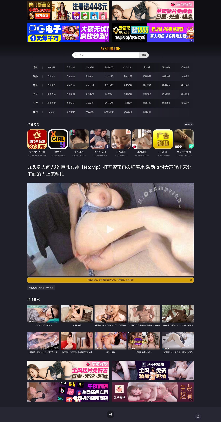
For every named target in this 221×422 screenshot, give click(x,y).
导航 (35, 112)
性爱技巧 (185, 103)
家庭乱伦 (71, 103)
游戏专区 (109, 67)
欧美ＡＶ (90, 76)
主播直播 (166, 76)
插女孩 (51, 112)
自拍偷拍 (71, 76)
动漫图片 (109, 94)
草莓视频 (90, 112)
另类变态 (185, 85)
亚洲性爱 (51, 85)
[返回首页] (198, 416)
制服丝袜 (128, 85)
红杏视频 (128, 112)
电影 (35, 85)
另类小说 (147, 103)
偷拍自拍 (71, 85)
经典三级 (147, 85)
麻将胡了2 (128, 67)
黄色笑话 (166, 103)
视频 (35, 76)
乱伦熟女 (166, 85)
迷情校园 (128, 103)
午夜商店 (71, 112)
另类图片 (185, 94)
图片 (35, 94)
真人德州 (71, 67)
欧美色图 (90, 94)
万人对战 (90, 67)
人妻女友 (90, 103)
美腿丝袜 (128, 94)
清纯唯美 (147, 94)
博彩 (35, 67)
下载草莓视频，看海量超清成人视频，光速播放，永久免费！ (110, 280)
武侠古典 (109, 103)
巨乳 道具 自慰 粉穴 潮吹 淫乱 (41, 287)
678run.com (110, 48)
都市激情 (51, 103)
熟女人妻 (128, 76)
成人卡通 (90, 85)
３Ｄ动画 (109, 76)
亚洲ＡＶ (51, 76)
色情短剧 (147, 112)
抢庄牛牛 (185, 67)
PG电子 (51, 67)
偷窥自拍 (51, 94)
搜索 (144, 55)
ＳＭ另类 (185, 76)
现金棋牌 (166, 67)
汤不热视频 (109, 112)
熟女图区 (166, 94)
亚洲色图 (71, 94)
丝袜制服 (147, 76)
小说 (35, 103)
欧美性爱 (109, 85)
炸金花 (147, 67)
